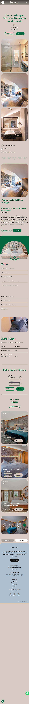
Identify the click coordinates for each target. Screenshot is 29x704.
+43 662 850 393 (14, 573)
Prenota (20, 34)
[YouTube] (18, 594)
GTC (14, 586)
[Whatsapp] (27, 693)
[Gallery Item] (14, 55)
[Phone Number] (27, 2)
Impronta (14, 587)
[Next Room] (14, 525)
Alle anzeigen (14, 406)
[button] (2, 701)
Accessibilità (14, 591)
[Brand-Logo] (14, 2)
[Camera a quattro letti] (14, 427)
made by (19, 601)
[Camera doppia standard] (14, 495)
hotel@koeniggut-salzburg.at (14, 575)
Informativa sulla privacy (14, 589)
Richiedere (9, 34)
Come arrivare (14, 583)
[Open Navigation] (2, 2)
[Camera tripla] (14, 461)
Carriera (14, 579)
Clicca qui (14, 560)
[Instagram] (14, 594)
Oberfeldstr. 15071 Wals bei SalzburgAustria (14, 567)
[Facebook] (10, 594)
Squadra (15, 584)
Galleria (14, 581)
